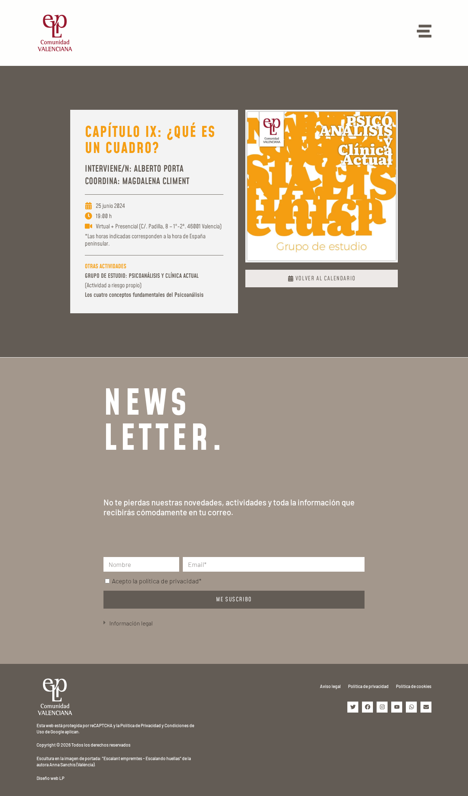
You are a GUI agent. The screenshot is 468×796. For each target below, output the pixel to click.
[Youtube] (396, 707)
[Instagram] (382, 707)
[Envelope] (425, 707)
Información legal (131, 623)
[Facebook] (367, 707)
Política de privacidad (368, 686)
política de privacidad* (170, 581)
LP (61, 778)
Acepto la (156, 581)
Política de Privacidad (140, 725)
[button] (234, 623)
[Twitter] (352, 707)
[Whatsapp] (411, 707)
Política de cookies (413, 686)
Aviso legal (330, 686)
